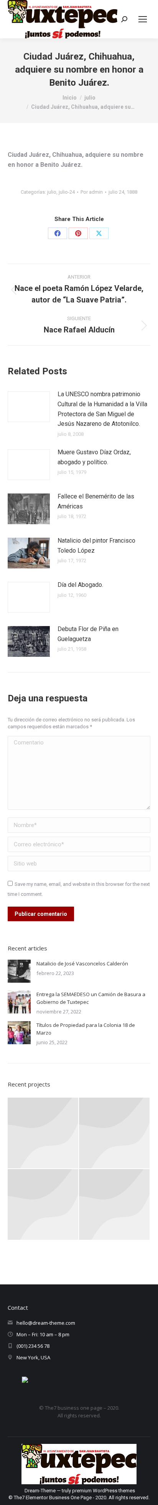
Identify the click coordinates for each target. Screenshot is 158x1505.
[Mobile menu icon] (142, 19)
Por (92, 192)
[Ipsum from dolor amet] (114, 1133)
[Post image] (29, 406)
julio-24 (67, 192)
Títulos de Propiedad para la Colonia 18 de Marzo (85, 1029)
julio (51, 192)
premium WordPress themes (103, 1490)
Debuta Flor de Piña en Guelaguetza (88, 634)
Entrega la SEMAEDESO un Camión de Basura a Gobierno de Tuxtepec (90, 998)
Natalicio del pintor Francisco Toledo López (96, 545)
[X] (99, 233)
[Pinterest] (78, 233)
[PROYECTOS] (43, 1133)
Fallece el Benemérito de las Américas (96, 501)
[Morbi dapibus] (114, 1205)
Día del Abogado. (80, 584)
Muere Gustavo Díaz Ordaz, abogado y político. (94, 457)
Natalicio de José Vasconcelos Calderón (82, 963)
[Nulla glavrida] (43, 1205)
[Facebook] (57, 233)
